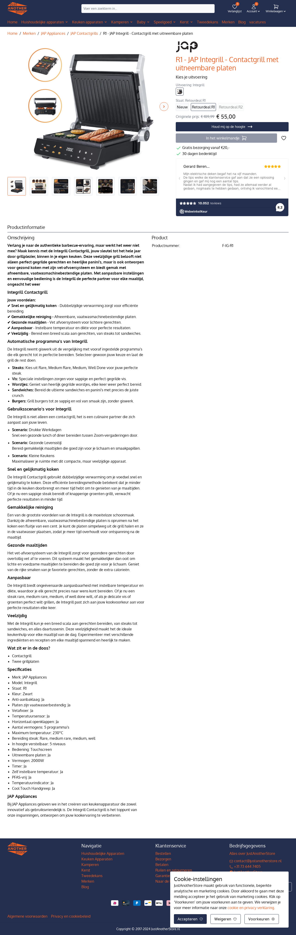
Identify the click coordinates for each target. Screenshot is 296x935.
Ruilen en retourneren (173, 870)
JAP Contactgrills (84, 33)
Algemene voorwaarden (27, 916)
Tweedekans (91, 875)
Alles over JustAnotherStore (252, 853)
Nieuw (182, 107)
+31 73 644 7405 (247, 866)
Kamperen (90, 864)
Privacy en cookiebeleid (70, 916)
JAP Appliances (53, 33)
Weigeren (222, 919)
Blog (85, 886)
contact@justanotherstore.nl (257, 861)
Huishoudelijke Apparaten (102, 853)
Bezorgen (163, 859)
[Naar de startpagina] (17, 8)
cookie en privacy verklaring (251, 907)
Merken (29, 33)
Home (12, 22)
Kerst (85, 870)
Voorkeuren (258, 919)
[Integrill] (180, 91)
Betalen (161, 864)
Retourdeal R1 (203, 107)
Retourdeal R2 (231, 107)
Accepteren (187, 919)
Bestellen (163, 853)
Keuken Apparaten (96, 859)
